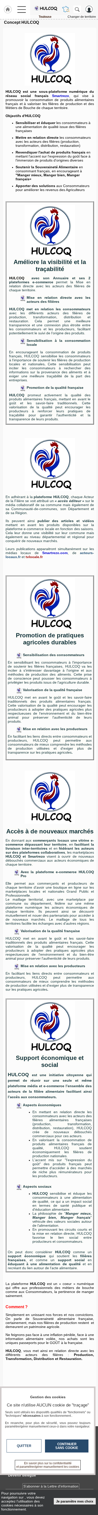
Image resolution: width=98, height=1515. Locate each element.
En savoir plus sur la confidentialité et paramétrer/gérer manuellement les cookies (47, 1464)
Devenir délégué (22, 1475)
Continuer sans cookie (66, 1446)
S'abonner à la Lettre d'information (50, 1486)
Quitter (24, 1446)
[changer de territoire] (66, 9)
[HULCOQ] (45, 8)
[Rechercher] (77, 9)
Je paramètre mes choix (74, 1501)
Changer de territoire (82, 17)
